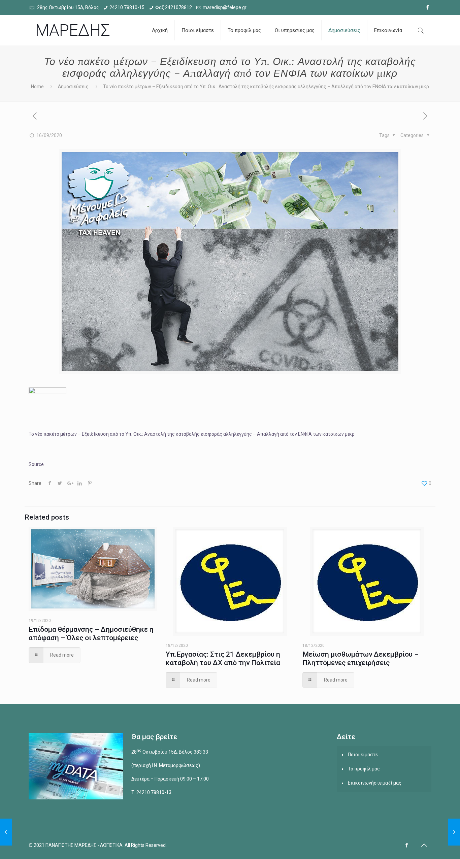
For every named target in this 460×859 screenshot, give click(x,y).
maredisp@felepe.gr (225, 7)
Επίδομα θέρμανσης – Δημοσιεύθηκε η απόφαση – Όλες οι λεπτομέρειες (91, 633)
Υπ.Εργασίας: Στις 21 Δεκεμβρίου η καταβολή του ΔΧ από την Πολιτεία (223, 658)
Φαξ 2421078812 (173, 7)
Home (37, 86)
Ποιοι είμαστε (363, 754)
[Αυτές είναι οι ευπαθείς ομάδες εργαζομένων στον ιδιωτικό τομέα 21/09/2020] (454, 832)
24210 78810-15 (126, 7)
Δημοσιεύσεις (73, 86)
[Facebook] (427, 7)
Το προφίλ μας (364, 768)
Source (36, 464)
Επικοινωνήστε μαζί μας (374, 783)
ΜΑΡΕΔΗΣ (72, 30)
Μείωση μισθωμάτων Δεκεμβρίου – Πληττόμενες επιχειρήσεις (360, 658)
